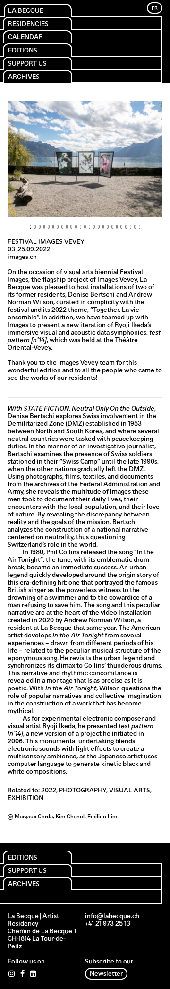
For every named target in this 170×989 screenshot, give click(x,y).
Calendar (25, 37)
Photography (82, 790)
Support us (27, 64)
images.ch (22, 257)
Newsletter (106, 974)
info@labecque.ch (112, 916)
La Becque (25, 11)
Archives (24, 77)
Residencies (28, 24)
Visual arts (129, 790)
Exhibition (25, 798)
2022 (48, 790)
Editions (22, 51)
